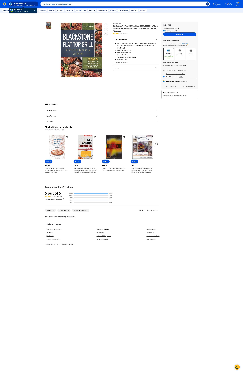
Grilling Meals (100, 232)
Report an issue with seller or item (175, 74)
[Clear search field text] (203, 4)
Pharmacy (60, 10)
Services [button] (19, 10)
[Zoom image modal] (106, 33)
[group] (120, 33)
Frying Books (150, 232)
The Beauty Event (81, 10)
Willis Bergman (117, 23)
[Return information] (176, 31)
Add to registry (190, 86)
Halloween (43, 10)
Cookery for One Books (152, 236)
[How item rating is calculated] (63, 199)
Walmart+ (143, 10)
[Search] (207, 4)
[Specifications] (156, 116)
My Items (113, 10)
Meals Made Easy (102, 10)
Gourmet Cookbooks (102, 239)
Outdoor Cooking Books (53, 239)
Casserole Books (151, 239)
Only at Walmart (123, 10)
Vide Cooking (50, 236)
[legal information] (178, 28)
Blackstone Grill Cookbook (54, 229)
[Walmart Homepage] (4, 4)
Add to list (173, 86)
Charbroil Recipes (151, 229)
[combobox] (125, 4)
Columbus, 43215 (173, 62)
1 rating (126, 33)
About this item (51, 104)
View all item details (121, 62)
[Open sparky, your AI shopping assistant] (237, 367)
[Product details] (156, 110)
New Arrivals (69, 10)
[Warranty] (156, 121)
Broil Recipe (50, 232)
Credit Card (134, 10)
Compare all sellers (180, 95)
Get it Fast (51, 10)
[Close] (35, 10)
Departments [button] (7, 10)
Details (181, 77)
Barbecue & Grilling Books (104, 236)
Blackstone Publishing (103, 229)
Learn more (183, 81)
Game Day (92, 10)
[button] (217, 4)
